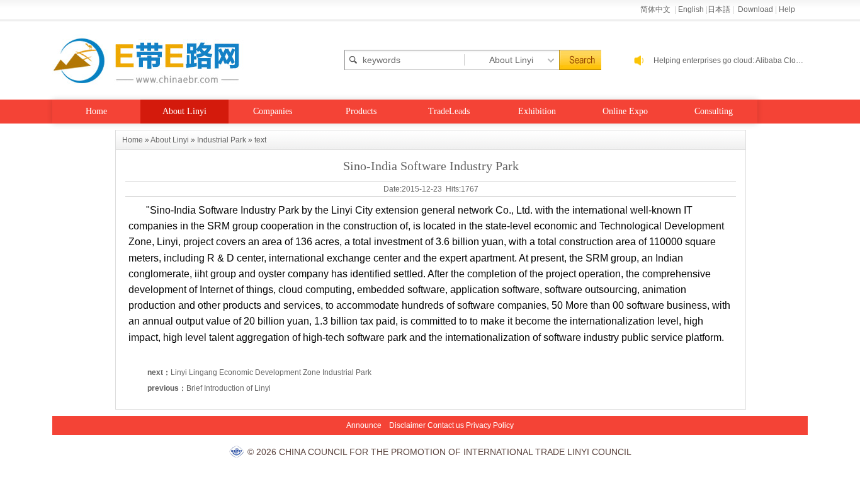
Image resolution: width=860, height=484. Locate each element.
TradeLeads (449, 111)
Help (787, 9)
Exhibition (537, 111)
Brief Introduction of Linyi (228, 388)
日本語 (719, 9)
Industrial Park (221, 139)
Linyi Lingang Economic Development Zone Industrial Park (271, 372)
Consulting (713, 111)
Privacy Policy (490, 425)
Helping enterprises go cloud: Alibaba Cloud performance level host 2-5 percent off (730, 60)
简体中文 (656, 9)
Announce (364, 425)
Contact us (445, 425)
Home (96, 111)
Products (361, 111)
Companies (272, 111)
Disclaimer (407, 425)
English (691, 9)
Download (755, 9)
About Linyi (184, 111)
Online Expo (625, 111)
